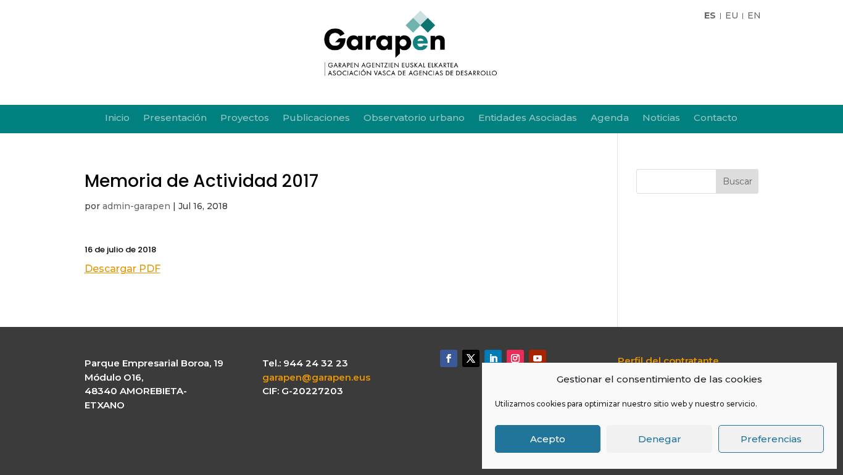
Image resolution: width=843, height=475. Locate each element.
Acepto (547, 439)
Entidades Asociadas (527, 118)
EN (754, 16)
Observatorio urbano (414, 118)
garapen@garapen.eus (316, 377)
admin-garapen (136, 206)
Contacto (715, 118)
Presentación (175, 118)
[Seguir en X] (471, 358)
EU (731, 16)
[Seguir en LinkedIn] (493, 358)
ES (710, 16)
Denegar (659, 439)
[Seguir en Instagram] (515, 358)
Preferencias (771, 439)
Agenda (610, 118)
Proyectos (244, 118)
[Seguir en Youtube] (537, 358)
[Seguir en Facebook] (448, 358)
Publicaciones (316, 118)
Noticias (661, 118)
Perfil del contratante (668, 361)
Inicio (117, 118)
